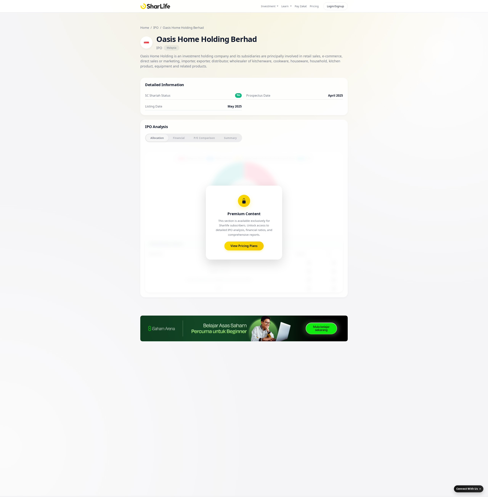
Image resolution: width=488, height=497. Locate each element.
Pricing (314, 6)
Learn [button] (285, 6)
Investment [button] (268, 6)
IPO (156, 28)
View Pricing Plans (244, 246)
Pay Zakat (301, 6)
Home (144, 28)
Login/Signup (335, 6)
